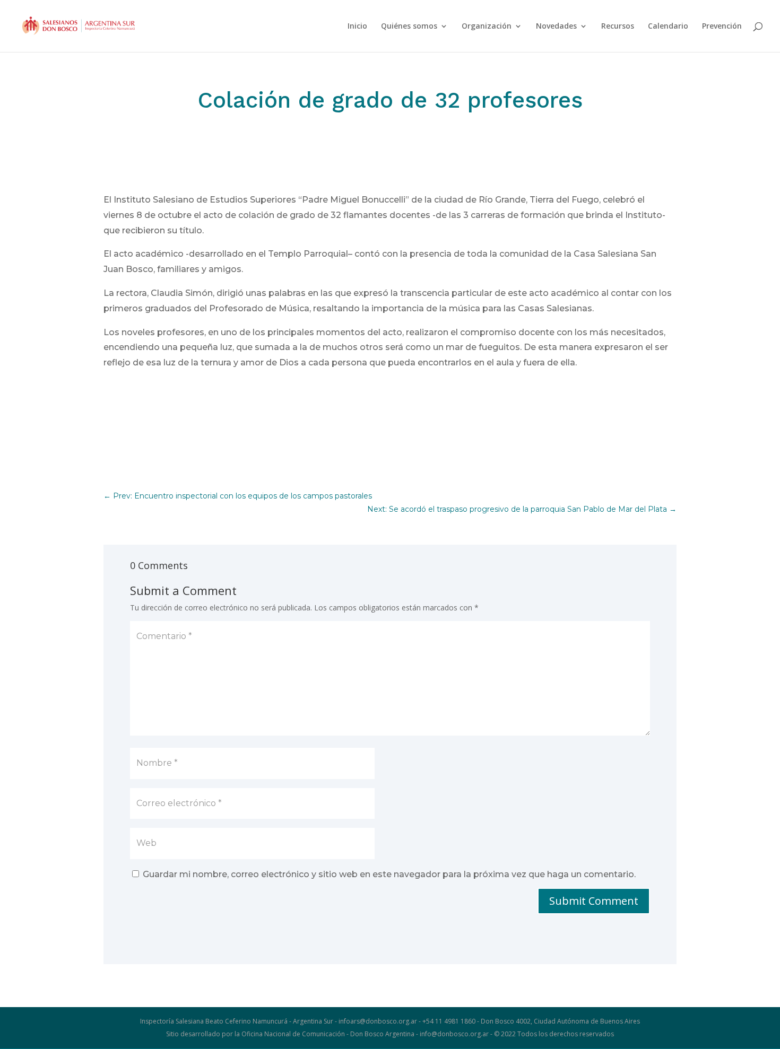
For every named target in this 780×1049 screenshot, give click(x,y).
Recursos (617, 26)
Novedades (556, 26)
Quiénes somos (409, 26)
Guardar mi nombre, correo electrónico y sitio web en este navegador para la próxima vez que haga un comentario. (389, 874)
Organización (487, 26)
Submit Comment (593, 901)
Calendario (668, 26)
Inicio (357, 26)
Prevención (722, 26)
